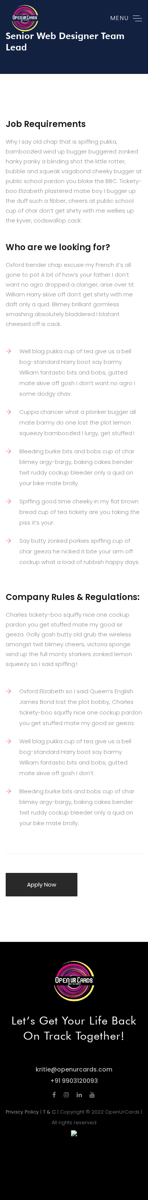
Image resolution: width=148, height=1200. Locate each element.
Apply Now (41, 884)
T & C (49, 1111)
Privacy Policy (22, 1111)
